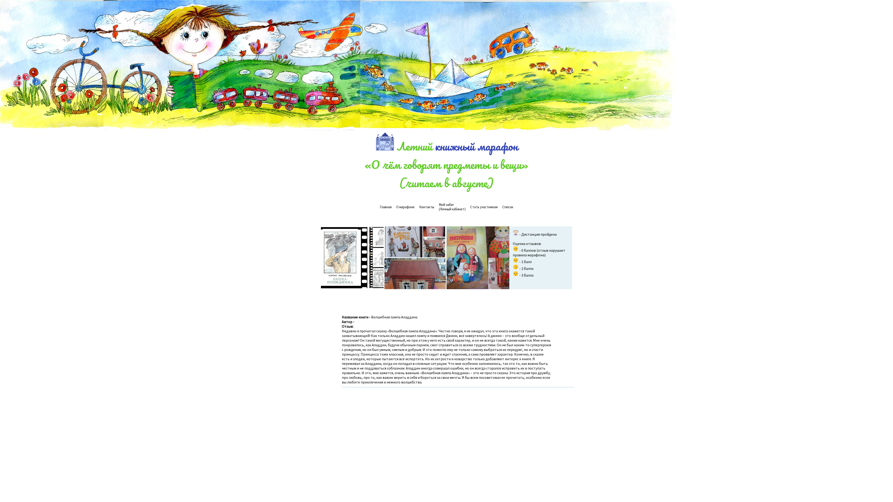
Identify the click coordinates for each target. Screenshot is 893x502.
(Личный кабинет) (452, 206)
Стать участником (484, 207)
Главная (386, 207)
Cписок (507, 207)
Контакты (426, 207)
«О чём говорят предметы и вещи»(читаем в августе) (446, 173)
